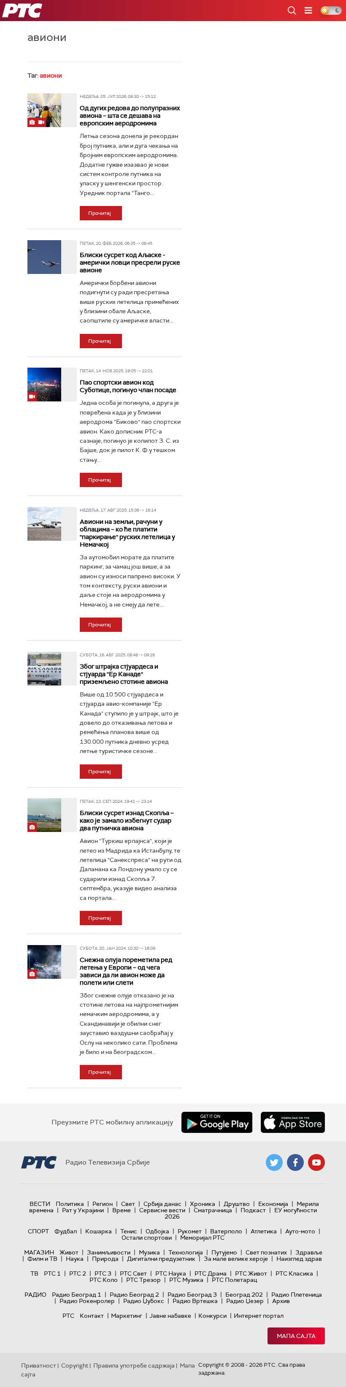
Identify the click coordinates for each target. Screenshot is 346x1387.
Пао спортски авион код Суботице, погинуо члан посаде (128, 386)
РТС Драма (211, 1273)
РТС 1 (52, 1273)
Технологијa (185, 1252)
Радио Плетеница (296, 1294)
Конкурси (212, 1315)
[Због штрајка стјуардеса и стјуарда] (44, 668)
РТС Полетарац (234, 1280)
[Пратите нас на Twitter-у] (274, 1162)
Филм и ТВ (42, 1258)
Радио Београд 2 (134, 1294)
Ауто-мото (300, 1231)
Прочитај (99, 213)
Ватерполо (226, 1231)
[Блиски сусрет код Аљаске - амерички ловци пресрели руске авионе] (44, 257)
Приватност (38, 1365)
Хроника (202, 1204)
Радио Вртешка (195, 1301)
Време (121, 1210)
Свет (128, 1204)
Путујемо (224, 1252)
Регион (102, 1204)
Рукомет (190, 1231)
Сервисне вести (162, 1210)
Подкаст (253, 1210)
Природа (105, 1258)
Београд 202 (244, 1294)
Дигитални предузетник (161, 1258)
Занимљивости (108, 1252)
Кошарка (98, 1231)
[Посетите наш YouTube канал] (316, 1162)
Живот (68, 1252)
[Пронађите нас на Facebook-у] (295, 1162)
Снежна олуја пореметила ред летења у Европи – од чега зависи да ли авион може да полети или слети (126, 971)
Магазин (39, 1252)
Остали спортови (147, 1237)
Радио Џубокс (143, 1301)
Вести (40, 1204)
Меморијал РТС (202, 1237)
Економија (273, 1204)
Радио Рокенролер (87, 1301)
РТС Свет (133, 1273)
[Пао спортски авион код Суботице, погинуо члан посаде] (44, 384)
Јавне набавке (170, 1315)
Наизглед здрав (299, 1258)
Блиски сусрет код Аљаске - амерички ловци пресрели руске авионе (130, 262)
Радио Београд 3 (192, 1294)
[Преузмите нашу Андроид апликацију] (216, 1122)
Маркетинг (126, 1315)
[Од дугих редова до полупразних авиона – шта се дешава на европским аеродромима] (44, 110)
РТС (68, 1315)
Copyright (74, 1365)
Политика (70, 1204)
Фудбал (65, 1231)
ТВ (34, 1273)
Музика (149, 1252)
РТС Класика (294, 1273)
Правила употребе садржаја (134, 1365)
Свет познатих (266, 1252)
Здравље (308, 1252)
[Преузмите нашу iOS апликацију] (293, 1122)
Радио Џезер (245, 1301)
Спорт (38, 1231)
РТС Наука (170, 1273)
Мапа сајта (296, 1336)
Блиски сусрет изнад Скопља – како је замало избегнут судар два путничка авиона (127, 820)
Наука (75, 1258)
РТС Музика (186, 1280)
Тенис (128, 1231)
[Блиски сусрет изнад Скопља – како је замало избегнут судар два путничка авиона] (44, 815)
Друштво (237, 1204)
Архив (281, 1301)
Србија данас (162, 1204)
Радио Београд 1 (76, 1294)
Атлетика (264, 1231)
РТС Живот (251, 1273)
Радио (35, 1294)
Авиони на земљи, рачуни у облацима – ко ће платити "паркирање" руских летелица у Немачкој (127, 533)
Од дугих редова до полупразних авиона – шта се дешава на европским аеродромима (130, 115)
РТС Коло (103, 1280)
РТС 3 (103, 1273)
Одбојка (157, 1231)
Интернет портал (259, 1315)
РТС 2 (77, 1273)
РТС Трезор (143, 1280)
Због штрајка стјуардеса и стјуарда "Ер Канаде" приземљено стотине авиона (124, 674)
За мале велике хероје (236, 1258)
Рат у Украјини (83, 1210)
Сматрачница (213, 1210)
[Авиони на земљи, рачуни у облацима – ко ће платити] (44, 524)
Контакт (92, 1315)
